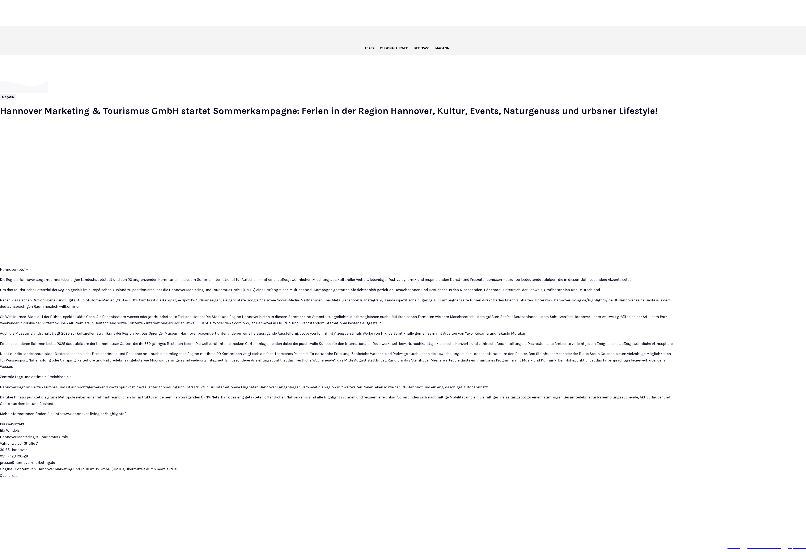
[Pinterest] (69, 496)
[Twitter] (54, 496)
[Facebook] (39, 496)
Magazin (8, 97)
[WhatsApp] (84, 496)
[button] (415, 34)
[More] (100, 496)
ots (15, 475)
